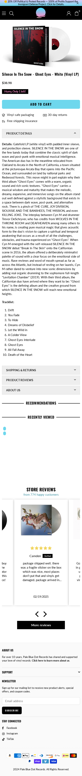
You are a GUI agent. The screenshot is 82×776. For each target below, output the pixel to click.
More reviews (41, 625)
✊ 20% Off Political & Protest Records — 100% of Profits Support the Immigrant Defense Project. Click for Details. (41, 3)
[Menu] (4, 13)
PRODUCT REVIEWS (19, 380)
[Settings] (69, 12)
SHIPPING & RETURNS (21, 370)
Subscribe (12, 710)
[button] (76, 12)
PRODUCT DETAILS (19, 133)
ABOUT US (13, 390)
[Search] (12, 13)
